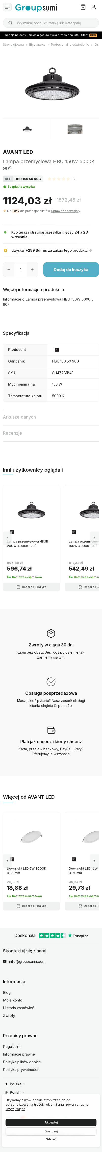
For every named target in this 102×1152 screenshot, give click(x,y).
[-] (8, 269)
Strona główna (13, 44)
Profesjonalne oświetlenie (70, 44)
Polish (15, 1092)
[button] (62, 179)
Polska (16, 1084)
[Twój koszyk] (83, 7)
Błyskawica (37, 44)
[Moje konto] (93, 7)
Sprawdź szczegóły (65, 211)
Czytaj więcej (16, 1109)
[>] (94, 538)
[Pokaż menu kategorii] (7, 7)
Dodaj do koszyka (71, 269)
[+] (32, 269)
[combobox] (51, 22)
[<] (7, 538)
